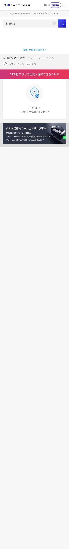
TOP (5, 13)
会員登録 (55, 5)
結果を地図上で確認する (35, 49)
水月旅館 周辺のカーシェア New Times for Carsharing (33, 13)
